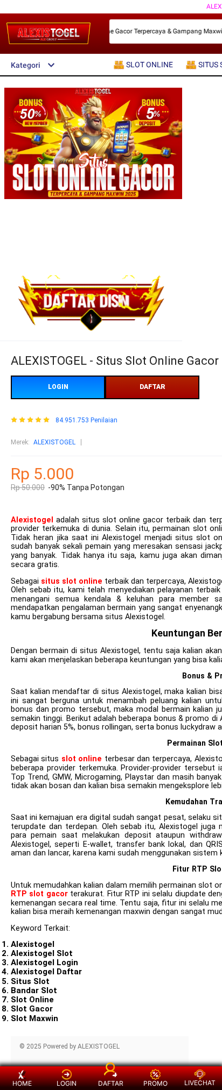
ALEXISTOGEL (54, 442)
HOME (22, 1083)
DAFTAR (152, 387)
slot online (81, 758)
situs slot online (71, 581)
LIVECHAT (200, 1083)
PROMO (155, 1083)
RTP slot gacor (39, 893)
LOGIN (58, 387)
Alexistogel (32, 520)
